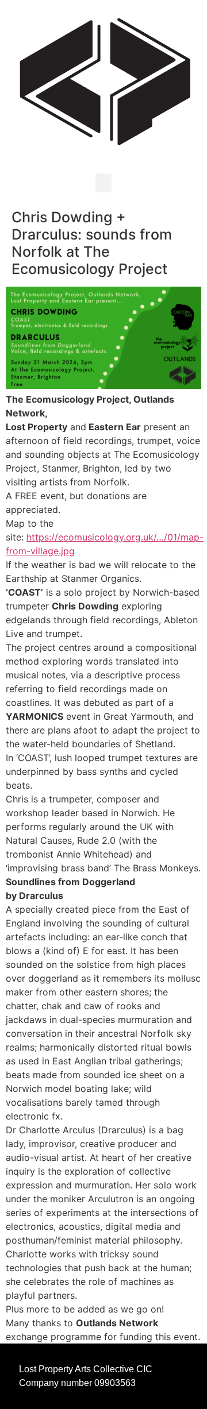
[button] (103, 182)
